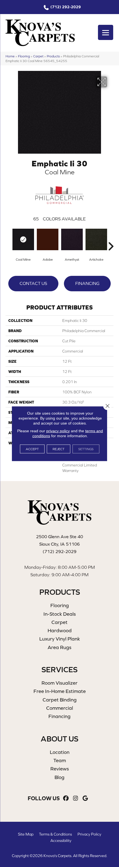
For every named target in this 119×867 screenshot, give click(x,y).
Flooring (24, 56)
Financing (87, 283)
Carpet (38, 56)
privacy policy (58, 430)
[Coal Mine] (23, 239)
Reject (58, 449)
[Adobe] (47, 239)
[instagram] (75, 798)
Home (10, 56)
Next (111, 238)
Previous (8, 238)
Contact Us (33, 283)
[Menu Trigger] (105, 32)
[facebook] (66, 798)
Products (53, 56)
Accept (32, 449)
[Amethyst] (72, 239)
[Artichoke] (96, 239)
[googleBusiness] (85, 798)
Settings (86, 449)
